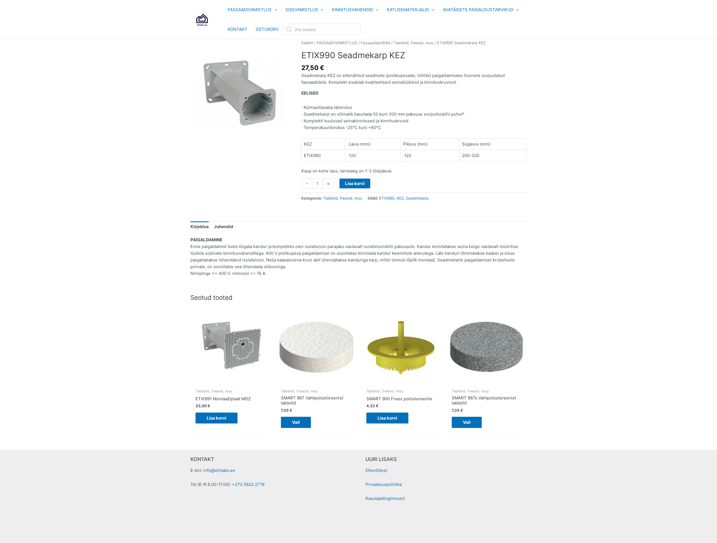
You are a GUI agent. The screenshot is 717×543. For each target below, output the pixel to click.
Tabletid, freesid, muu (414, 43)
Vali (296, 422)
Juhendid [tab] (223, 226)
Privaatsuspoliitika (384, 484)
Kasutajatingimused (385, 498)
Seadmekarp (417, 198)
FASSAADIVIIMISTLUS (337, 43)
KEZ (400, 198)
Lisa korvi (355, 183)
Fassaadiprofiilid (375, 43)
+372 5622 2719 (248, 484)
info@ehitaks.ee (219, 470)
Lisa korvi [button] (216, 418)
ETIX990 (386, 198)
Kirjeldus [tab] (199, 226)
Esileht (307, 43)
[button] (274, 10)
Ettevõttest (376, 470)
